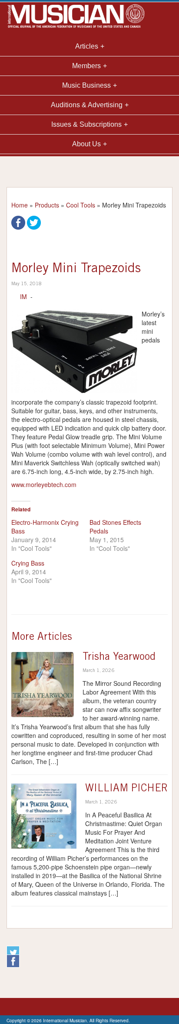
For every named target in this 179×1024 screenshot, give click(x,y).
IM (23, 296)
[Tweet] (34, 221)
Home (19, 205)
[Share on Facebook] (18, 221)
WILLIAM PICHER (126, 789)
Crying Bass (27, 563)
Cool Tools (80, 205)
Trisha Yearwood (119, 657)
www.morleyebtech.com (43, 484)
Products (47, 205)
